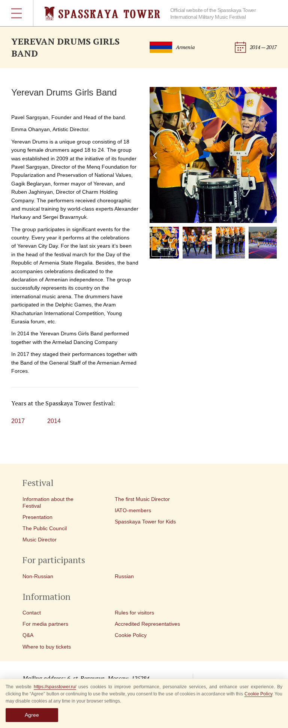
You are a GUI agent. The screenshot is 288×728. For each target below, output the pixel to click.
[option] (213, 155)
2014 (54, 421)
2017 (18, 421)
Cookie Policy (258, 694)
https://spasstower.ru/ (55, 686)
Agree (32, 715)
